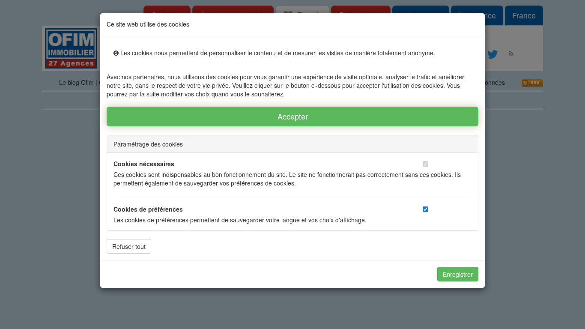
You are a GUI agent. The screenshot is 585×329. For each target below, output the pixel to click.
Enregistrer (458, 274)
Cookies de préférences (148, 209)
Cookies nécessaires (143, 163)
